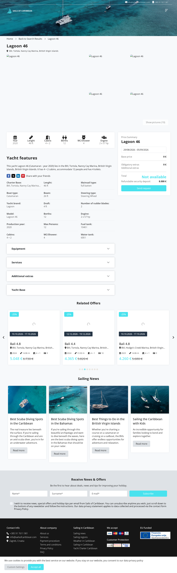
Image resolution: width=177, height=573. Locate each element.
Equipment (18, 248)
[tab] (80, 369)
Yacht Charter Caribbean (85, 548)
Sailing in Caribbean (83, 544)
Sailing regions (80, 537)
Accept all (36, 567)
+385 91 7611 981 (161, 2)
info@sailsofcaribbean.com (139, 2)
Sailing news (79, 533)
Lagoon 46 (53, 38)
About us (44, 533)
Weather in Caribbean (84, 540)
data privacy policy (133, 560)
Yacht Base (18, 289)
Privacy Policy (21, 509)
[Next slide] (173, 337)
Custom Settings (15, 567)
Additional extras (22, 276)
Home (10, 38)
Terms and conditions (50, 544)
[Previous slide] (4, 337)
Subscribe (148, 493)
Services (17, 262)
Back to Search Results (30, 38)
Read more (18, 450)
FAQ (42, 552)
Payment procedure (50, 540)
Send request (144, 188)
